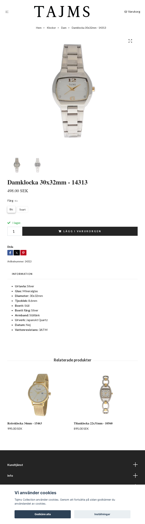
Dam (63, 27)
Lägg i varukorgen (82, 231)
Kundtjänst (15, 464)
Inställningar (102, 514)
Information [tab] (22, 273)
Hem (39, 27)
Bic (11, 209)
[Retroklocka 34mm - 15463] (39, 394)
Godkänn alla (43, 514)
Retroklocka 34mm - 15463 (24, 423)
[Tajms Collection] (67, 11)
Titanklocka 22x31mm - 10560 (93, 423)
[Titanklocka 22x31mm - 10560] (105, 394)
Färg (12, 200)
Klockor (51, 27)
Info (10, 475)
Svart (22, 209)
